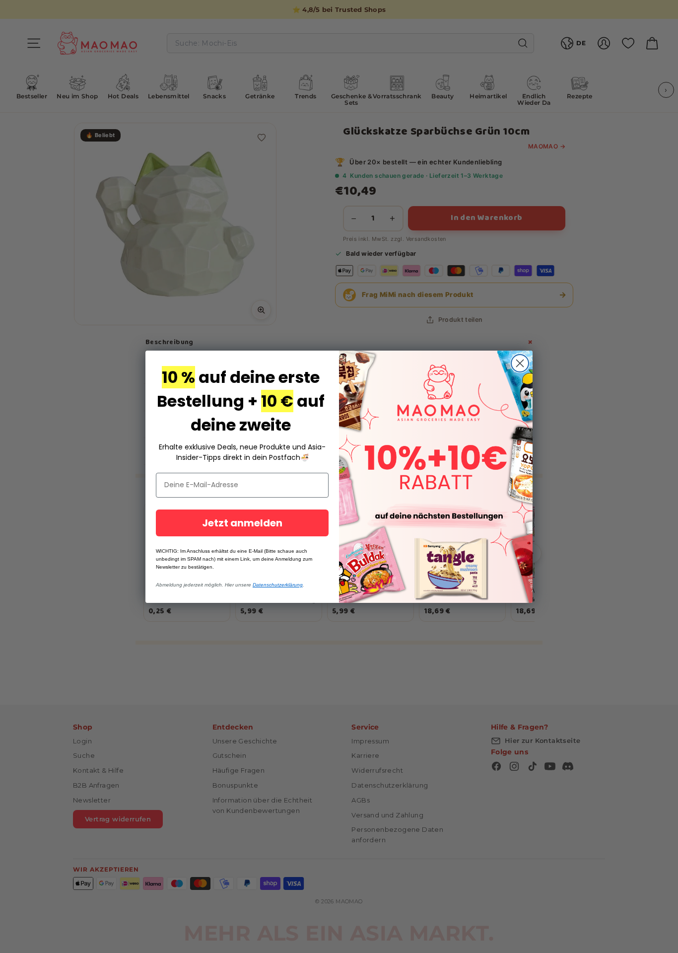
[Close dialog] (520, 363)
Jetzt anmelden (242, 523)
